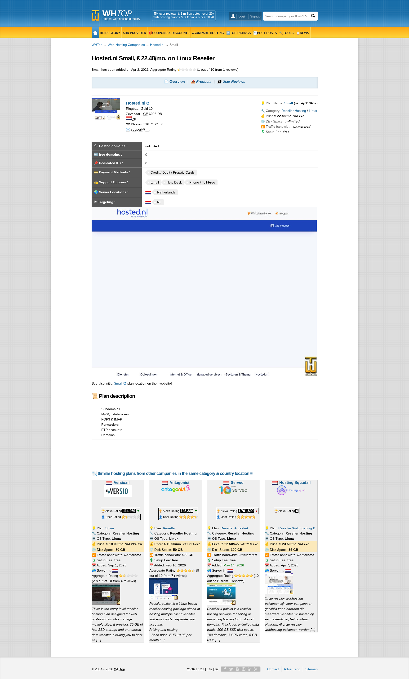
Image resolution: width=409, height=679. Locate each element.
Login (242, 16)
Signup (255, 16)
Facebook (225, 669)
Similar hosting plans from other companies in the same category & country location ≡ (175, 473)
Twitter (231, 669)
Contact (273, 669)
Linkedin (250, 669)
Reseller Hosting (293, 111)
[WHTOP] (95, 32)
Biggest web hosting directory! (121, 19)
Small (118, 383)
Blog (237, 669)
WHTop (97, 45)
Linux (313, 111)
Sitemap (311, 669)
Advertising (292, 669)
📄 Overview (174, 81)
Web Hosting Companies (126, 45)
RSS (256, 669)
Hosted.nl (157, 45)
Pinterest (243, 669)
